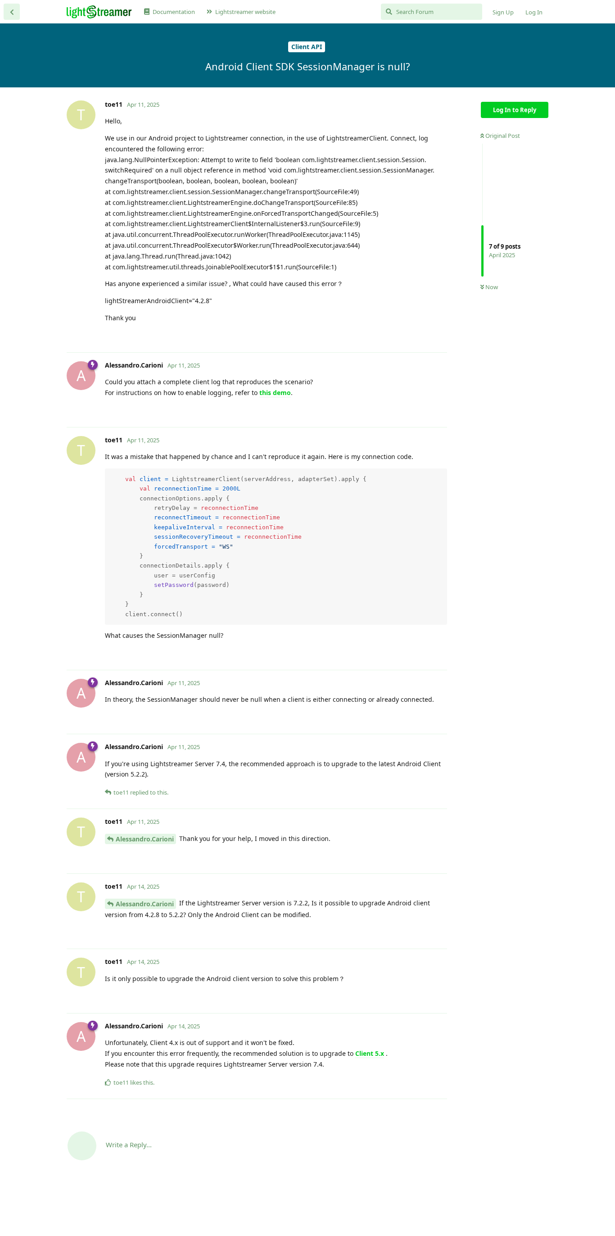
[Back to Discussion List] (12, 12)
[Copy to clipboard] (439, 476)
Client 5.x (369, 1053)
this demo (275, 392)
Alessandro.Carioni (145, 839)
